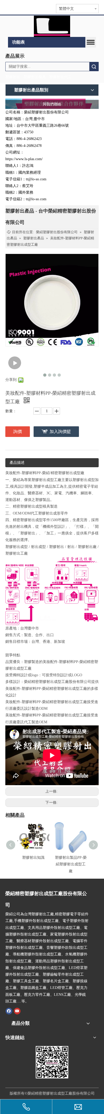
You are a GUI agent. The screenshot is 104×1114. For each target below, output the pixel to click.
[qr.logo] (52, 1062)
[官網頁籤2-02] (52, 26)
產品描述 (17, 463)
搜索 (93, 66)
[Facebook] (9, 1010)
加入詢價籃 (60, 431)
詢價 (17, 431)
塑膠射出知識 (33, 858)
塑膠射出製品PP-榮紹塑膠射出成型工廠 (71, 864)
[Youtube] (17, 1010)
